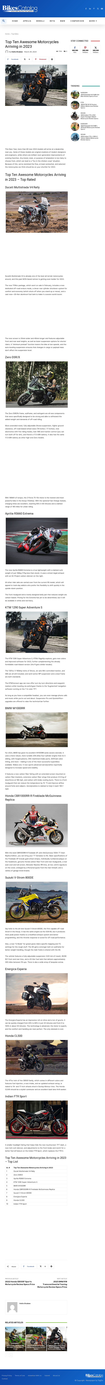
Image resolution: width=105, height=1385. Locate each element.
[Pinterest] (94, 8)
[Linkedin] (90, 8)
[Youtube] (102, 8)
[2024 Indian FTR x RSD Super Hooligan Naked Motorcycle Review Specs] (57, 1339)
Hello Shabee (17, 52)
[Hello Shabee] (7, 51)
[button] (3, 21)
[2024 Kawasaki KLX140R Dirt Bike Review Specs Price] (15, 1339)
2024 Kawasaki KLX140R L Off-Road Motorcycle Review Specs (90, 127)
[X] (98, 8)
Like (75, 47)
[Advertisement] (36, 127)
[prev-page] (6, 1355)
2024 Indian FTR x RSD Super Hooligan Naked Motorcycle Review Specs (57, 1347)
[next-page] (10, 1355)
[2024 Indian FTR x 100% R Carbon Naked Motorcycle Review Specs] (75, 137)
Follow (85, 47)
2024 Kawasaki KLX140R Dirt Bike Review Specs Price (15, 1347)
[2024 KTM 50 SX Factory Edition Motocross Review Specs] (36, 1339)
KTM (35, 1343)
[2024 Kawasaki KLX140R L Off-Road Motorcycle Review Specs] (75, 126)
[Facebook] (86, 8)
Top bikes (14, 34)
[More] (52, 59)
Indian (56, 1343)
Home (7, 34)
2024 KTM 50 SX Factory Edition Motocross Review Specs (36, 1347)
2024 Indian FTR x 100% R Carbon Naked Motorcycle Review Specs (89, 138)
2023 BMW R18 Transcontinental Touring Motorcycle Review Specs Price (52, 1284)
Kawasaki (15, 1343)
